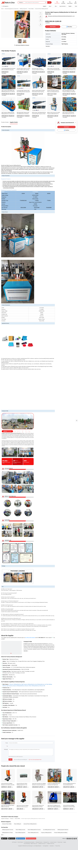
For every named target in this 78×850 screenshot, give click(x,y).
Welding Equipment (23, 8)
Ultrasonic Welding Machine (15, 684)
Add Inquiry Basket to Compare (22, 45)
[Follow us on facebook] (67, 838)
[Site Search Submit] (49, 2)
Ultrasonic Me (42, 685)
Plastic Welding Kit (17, 823)
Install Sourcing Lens (32, 838)
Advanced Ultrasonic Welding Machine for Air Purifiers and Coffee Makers (8, 785)
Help (55, 6)
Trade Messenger (20, 838)
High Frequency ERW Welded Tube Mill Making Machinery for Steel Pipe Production (8, 91)
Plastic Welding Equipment (20, 832)
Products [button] (21, 2)
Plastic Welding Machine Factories (34, 829)
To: (7, 746)
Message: (6, 749)
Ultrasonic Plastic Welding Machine (31, 685)
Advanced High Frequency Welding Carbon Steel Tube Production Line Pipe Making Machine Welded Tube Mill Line (69, 69)
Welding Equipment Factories (7, 829)
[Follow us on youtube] (72, 838)
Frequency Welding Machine (46, 832)
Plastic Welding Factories (20, 829)
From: (7, 743)
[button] (45, 2)
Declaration (52, 845)
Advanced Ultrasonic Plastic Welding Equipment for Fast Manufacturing (22, 785)
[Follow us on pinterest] (74, 838)
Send (10, 759)
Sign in (75, 3)
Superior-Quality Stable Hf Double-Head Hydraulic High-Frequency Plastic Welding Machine (38, 91)
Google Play (12, 838)
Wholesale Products (39, 842)
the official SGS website (30, 637)
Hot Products (14, 842)
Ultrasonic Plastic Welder (7, 823)
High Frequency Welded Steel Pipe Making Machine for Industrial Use (8, 113)
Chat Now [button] (70, 26)
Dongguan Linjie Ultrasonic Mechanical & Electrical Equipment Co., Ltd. (61, 16)
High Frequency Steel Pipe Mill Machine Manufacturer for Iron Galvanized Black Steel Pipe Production (68, 113)
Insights (64, 842)
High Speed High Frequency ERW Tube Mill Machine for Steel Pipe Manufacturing (23, 113)
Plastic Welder (31, 8)
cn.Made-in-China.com (50, 843)
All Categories (5, 6)
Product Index (60, 842)
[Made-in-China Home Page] (8, 2)
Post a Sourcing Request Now (35, 759)
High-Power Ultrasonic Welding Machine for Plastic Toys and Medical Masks (22, 807)
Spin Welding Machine (39, 684)
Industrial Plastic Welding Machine (41, 8)
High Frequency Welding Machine (28, 684)
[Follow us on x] (69, 838)
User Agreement (45, 845)
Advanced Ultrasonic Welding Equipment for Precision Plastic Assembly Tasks (69, 807)
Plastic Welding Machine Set (33, 832)
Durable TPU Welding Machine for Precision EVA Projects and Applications (54, 785)
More (2, 834)
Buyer (50, 6)
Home (2, 8)
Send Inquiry (53, 26)
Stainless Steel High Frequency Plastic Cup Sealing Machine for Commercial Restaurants (53, 91)
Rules (76, 6)
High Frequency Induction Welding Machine (15, 685)
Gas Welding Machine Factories (49, 829)
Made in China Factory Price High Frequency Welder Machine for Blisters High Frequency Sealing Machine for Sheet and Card (53, 113)
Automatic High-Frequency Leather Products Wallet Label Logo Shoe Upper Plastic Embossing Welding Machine (23, 69)
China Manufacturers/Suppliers (29, 842)
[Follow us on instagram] (70, 838)
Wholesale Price (46, 842)
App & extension (62, 6)
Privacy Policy (57, 845)
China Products (20, 842)
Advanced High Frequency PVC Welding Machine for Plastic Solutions (38, 807)
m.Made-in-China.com (42, 843)
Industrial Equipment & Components (11, 8)
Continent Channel (53, 842)
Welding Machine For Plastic (7, 832)
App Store (4, 838)
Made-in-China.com (34, 843)
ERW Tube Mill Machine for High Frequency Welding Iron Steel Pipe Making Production (68, 91)
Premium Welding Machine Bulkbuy (60, 832)
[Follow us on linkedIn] (76, 838)
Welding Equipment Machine (63, 829)
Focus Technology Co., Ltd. (30, 845)
